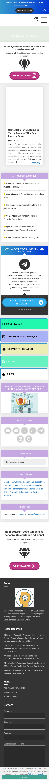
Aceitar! (24, 777)
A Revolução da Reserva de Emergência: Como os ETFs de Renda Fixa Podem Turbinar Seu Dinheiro (24, 680)
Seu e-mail (9, 739)
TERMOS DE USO (11, 709)
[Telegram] (41, 430)
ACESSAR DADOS (11, 713)
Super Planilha (14, 323)
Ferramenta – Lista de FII (20, 349)
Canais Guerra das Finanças (22, 336)
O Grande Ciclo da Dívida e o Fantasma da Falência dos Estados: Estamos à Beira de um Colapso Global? (23, 662)
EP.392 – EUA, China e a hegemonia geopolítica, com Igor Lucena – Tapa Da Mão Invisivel (23, 486)
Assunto (7, 749)
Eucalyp (22, 518)
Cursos (11, 374)
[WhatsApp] (33, 430)
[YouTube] (16, 430)
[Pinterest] (29, 439)
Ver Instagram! (21, 75)
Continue (34, 163)
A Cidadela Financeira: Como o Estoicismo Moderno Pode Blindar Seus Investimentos (23, 671)
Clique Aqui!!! (23, 10)
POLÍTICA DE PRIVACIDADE (15, 705)
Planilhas (11, 361)
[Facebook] (8, 430)
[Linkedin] (20, 439)
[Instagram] (24, 430)
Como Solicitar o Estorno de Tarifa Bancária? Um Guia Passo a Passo (23, 133)
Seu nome (8, 728)
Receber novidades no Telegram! (21, 302)
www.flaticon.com (12, 521)
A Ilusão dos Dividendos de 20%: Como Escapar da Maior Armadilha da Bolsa (21, 688)
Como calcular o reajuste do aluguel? (24, 237)
